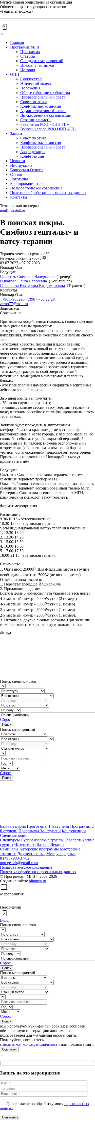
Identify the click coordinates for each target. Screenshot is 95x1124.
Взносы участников (37, 65)
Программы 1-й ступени (48, 826)
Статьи (16, 174)
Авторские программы (39, 849)
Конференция (32, 156)
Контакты (18, 197)
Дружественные (31, 853)
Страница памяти (35, 120)
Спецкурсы (10, 840)
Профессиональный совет (42, 97)
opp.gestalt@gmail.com (19, 863)
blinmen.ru (37, 881)
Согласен (9, 1049)
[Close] (2, 34)
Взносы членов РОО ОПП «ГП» (48, 129)
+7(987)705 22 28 (40, 299)
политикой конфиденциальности (31, 1044)
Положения (30, 88)
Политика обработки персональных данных (48, 192)
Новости (17, 161)
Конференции (74, 831)
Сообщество (31, 79)
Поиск (6, 724)
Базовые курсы (13, 826)
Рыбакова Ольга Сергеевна (23, 281)
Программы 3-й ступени (39, 831)
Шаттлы (42, 844)
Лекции (57, 844)
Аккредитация (32, 152)
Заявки (16, 133)
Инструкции (21, 165)
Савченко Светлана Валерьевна (27, 276)
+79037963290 (12, 299)
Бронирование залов (28, 183)
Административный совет (43, 111)
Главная (17, 42)
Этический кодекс (36, 83)
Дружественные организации (45, 115)
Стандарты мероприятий (41, 61)
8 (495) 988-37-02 (14, 858)
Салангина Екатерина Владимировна (32, 285)
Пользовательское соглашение (36, 188)
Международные (60, 853)
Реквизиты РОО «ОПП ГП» (44, 124)
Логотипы (19, 179)
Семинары (9, 849)
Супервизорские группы (42, 840)
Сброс (5, 719)
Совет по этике (33, 102)
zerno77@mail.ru (14, 304)
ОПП (14, 74)
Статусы (27, 56)
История (27, 70)
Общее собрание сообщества (45, 92)
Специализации (14, 835)
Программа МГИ (25, 47)
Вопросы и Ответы (26, 170)
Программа (30, 52)
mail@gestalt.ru (12, 210)
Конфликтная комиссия (40, 106)
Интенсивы (24, 844)
